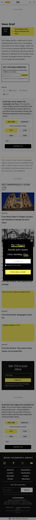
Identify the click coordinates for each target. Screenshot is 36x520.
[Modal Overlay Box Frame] (18, 260)
